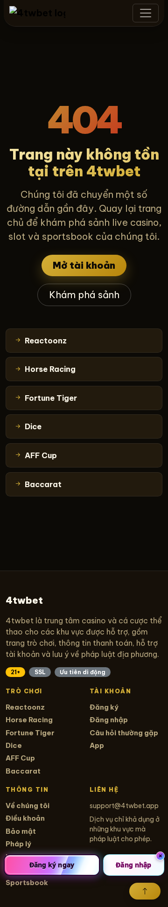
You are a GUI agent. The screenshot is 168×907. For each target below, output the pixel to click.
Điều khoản (25, 818)
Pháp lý (18, 843)
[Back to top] (145, 891)
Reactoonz (25, 707)
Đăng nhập (109, 719)
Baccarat (23, 771)
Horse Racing (29, 719)
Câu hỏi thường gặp (124, 732)
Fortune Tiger (30, 732)
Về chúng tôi (27, 805)
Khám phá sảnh (84, 294)
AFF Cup (20, 758)
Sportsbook (27, 882)
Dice (14, 745)
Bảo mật (21, 831)
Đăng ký (104, 707)
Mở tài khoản (84, 265)
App (97, 745)
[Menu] (146, 13)
